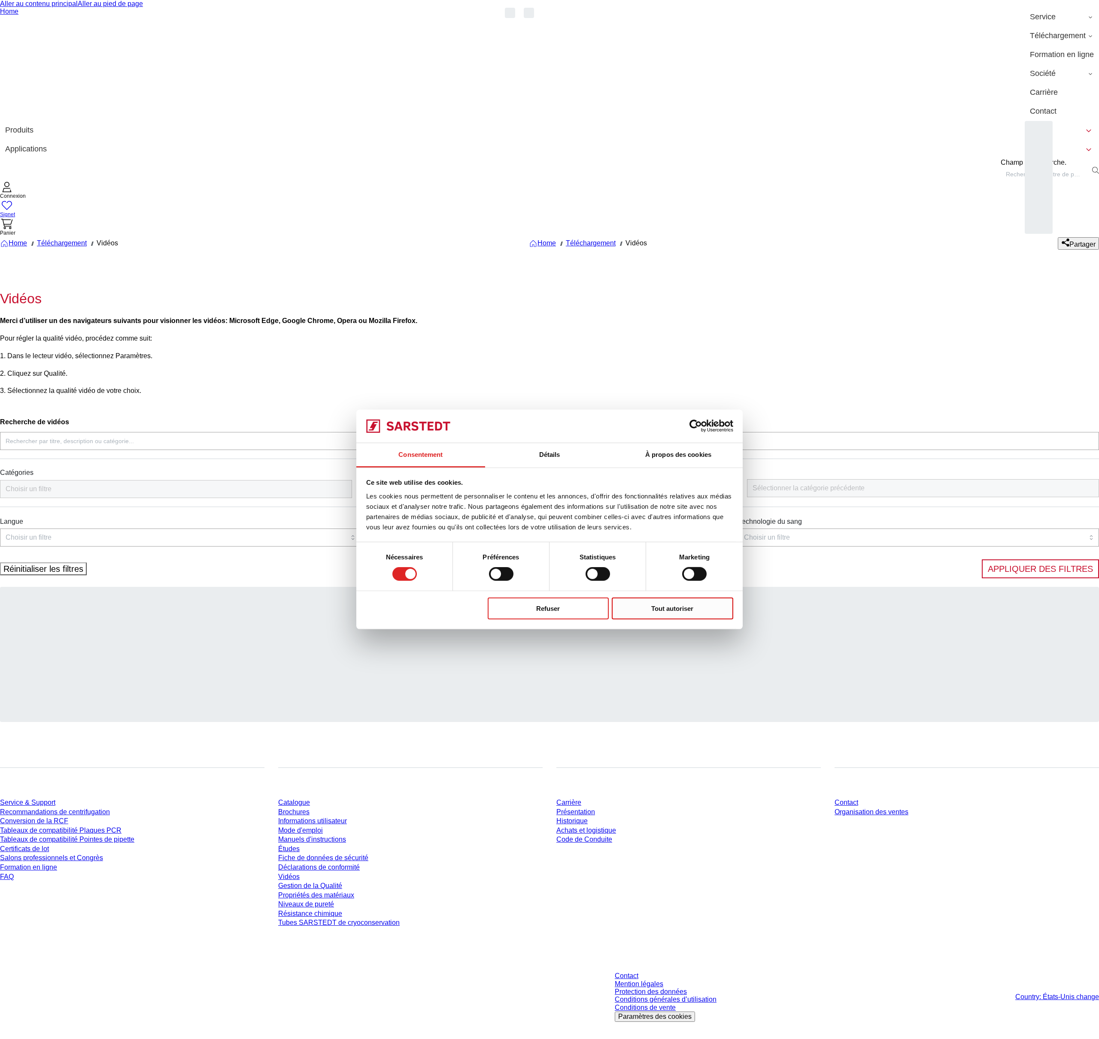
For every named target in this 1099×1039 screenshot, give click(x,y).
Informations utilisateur (312, 821)
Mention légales (639, 984)
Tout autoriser (672, 608)
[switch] (501, 574)
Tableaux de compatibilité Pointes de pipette (67, 839)
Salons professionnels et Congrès (51, 857)
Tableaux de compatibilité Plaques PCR (60, 830)
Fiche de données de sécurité (323, 857)
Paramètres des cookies (655, 1016)
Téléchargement (62, 243)
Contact (846, 802)
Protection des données (651, 991)
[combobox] (176, 489)
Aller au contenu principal (39, 3)
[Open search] (1095, 170)
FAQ (7, 876)
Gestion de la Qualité (310, 885)
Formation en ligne (28, 867)
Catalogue (294, 802)
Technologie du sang (770, 521)
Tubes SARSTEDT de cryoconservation (339, 922)
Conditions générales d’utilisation (665, 999)
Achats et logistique (586, 830)
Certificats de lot (24, 848)
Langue (11, 521)
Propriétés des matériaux (316, 895)
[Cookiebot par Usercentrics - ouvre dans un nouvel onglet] (695, 426)
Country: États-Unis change (1057, 996)
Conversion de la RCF (34, 821)
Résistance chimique (310, 913)
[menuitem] (1062, 17)
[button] (13, 191)
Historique (572, 821)
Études (289, 848)
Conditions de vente (645, 1007)
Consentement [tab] (420, 454)
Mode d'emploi (300, 830)
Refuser (548, 608)
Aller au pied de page (110, 3)
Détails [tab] (549, 454)
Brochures (294, 811)
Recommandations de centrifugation (55, 811)
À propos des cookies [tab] (678, 454)
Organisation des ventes (871, 811)
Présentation (575, 811)
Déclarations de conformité (319, 867)
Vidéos (289, 876)
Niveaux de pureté (306, 904)
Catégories (16, 472)
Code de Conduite (584, 839)
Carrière (568, 802)
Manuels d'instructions (312, 839)
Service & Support (27, 802)
